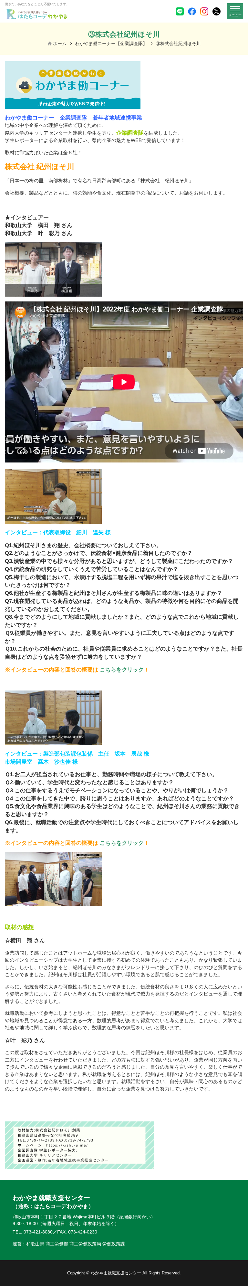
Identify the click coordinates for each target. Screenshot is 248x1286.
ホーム (60, 43)
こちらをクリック (122, 669)
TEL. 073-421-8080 (33, 1231)
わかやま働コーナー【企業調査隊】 (111, 43)
